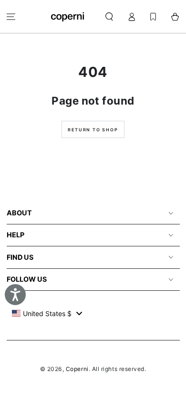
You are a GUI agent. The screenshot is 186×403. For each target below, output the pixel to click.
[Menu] (11, 16)
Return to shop (93, 129)
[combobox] (47, 313)
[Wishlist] (153, 16)
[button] (109, 16)
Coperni (77, 368)
